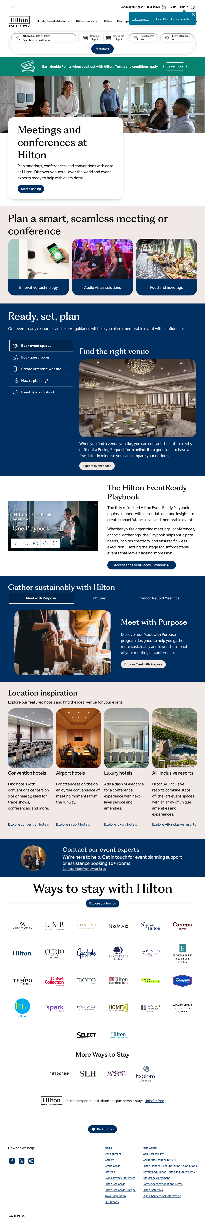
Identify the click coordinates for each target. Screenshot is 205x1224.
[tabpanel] (134, 405)
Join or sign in (140, 19)
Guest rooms (147, 36)
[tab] (41, 346)
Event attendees (181, 36)
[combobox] (43, 38)
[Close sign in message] (193, 14)
